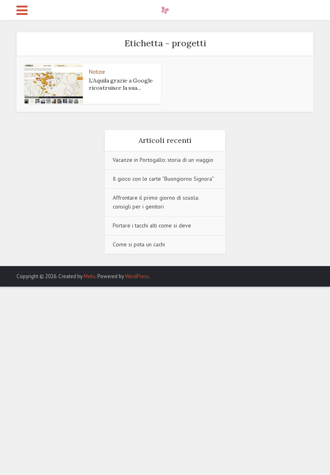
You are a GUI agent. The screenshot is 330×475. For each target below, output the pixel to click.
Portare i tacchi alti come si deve (152, 225)
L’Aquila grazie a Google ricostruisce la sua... (121, 84)
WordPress (137, 276)
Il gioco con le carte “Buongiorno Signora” (163, 178)
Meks (89, 276)
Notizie (97, 71)
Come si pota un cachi (139, 244)
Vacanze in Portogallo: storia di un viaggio (163, 159)
